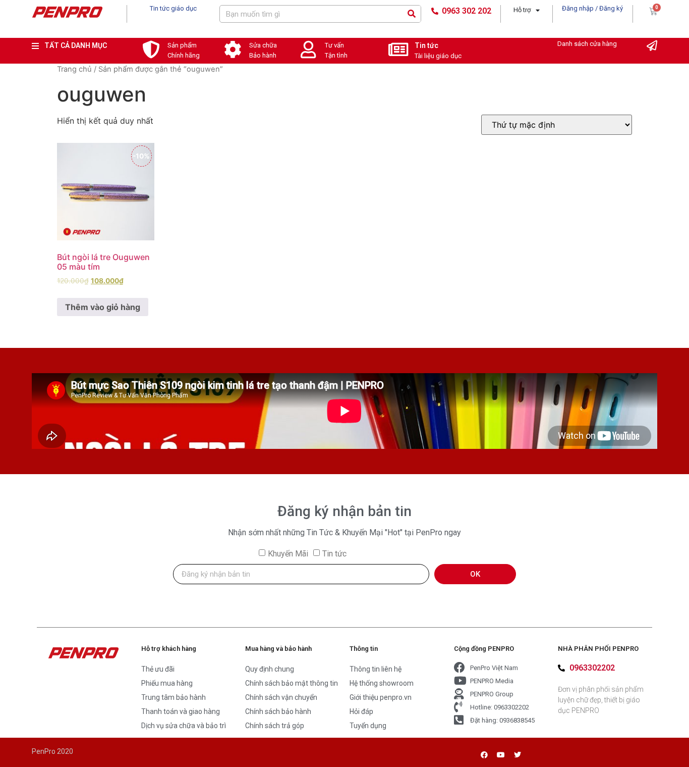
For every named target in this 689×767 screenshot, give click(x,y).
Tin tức (426, 45)
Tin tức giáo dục (173, 8)
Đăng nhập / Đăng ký (592, 8)
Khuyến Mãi (288, 553)
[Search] (412, 14)
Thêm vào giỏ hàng (102, 307)
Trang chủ (74, 69)
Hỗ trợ (522, 10)
